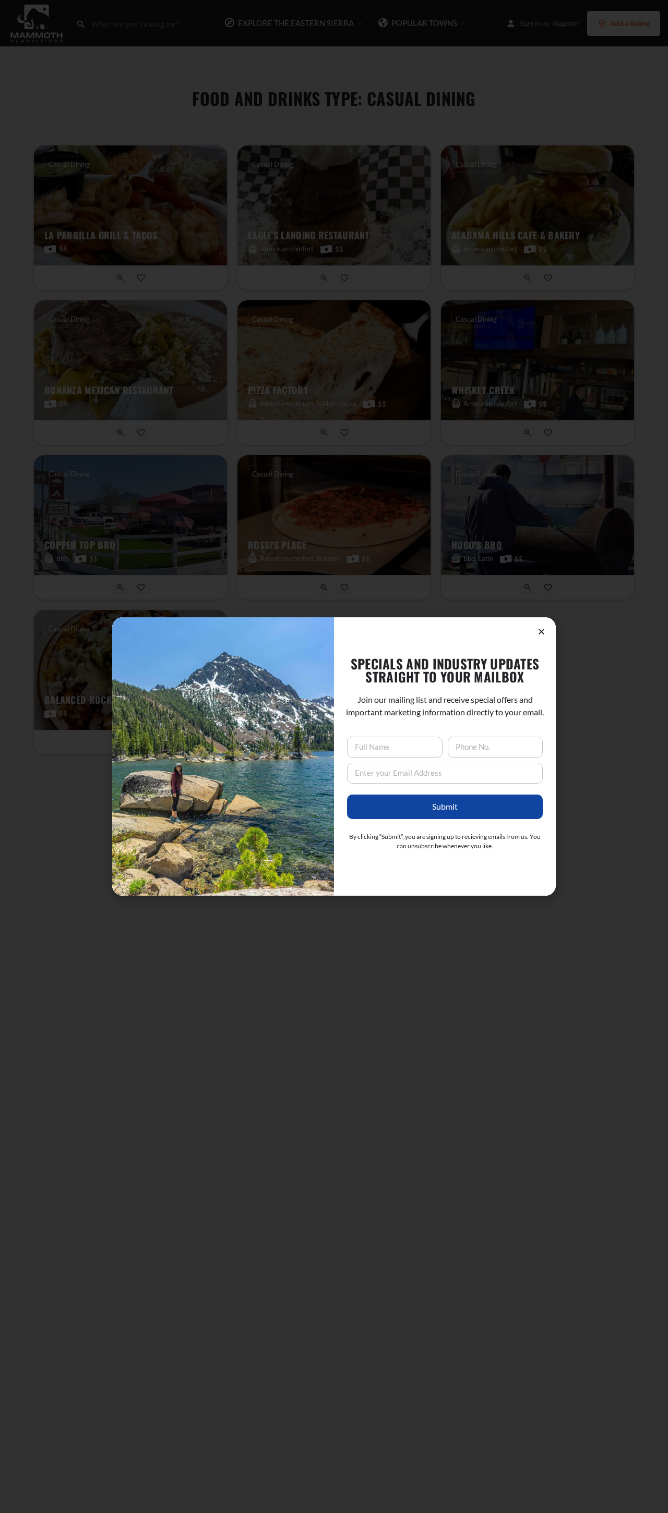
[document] (334, 756)
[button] (541, 632)
